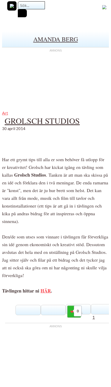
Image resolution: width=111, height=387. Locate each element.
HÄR (46, 290)
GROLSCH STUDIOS (42, 120)
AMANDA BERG (55, 39)
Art (5, 112)
